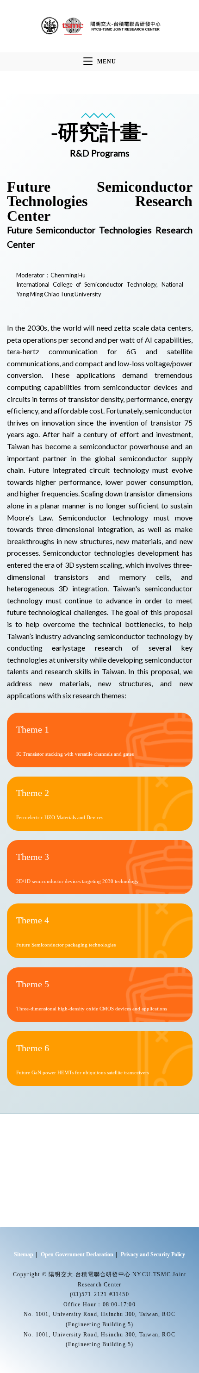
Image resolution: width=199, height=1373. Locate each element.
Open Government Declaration (77, 1254)
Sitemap (23, 1254)
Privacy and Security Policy (153, 1254)
